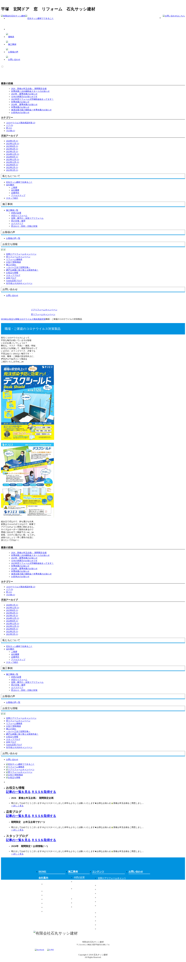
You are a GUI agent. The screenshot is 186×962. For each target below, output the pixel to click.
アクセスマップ (18, 195)
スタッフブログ (105, 916)
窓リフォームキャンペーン (111, 885)
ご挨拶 (14, 187)
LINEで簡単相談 (105, 893)
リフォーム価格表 (106, 889)
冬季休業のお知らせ (20, 102)
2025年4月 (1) (12, 149)
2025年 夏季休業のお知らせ (24, 94)
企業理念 (15, 193)
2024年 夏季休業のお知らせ (24, 104)
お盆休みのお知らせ (20, 112)
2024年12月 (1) (12, 154)
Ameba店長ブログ (106, 924)
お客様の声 (74, 913)
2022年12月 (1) (12, 162)
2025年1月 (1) (12, 151)
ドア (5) (9, 125)
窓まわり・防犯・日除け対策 (24, 226)
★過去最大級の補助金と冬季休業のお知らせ (31, 110)
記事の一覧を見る (18, 791)
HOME (42, 871)
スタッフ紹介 (50, 911)
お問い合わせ (136, 871)
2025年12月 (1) (12, 144)
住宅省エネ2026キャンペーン (112, 928)
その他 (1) (10, 131)
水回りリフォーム (19, 215)
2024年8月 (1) (12, 157)
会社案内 (10, 185)
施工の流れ (103, 897)
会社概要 (15, 190)
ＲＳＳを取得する (44, 791)
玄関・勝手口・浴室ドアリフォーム (27, 218)
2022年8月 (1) (12, 165)
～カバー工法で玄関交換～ (111, 901)
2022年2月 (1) (12, 167)
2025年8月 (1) (12, 146)
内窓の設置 (16, 213)
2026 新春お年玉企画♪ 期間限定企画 (29, 89)
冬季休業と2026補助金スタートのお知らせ (30, 91)
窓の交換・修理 (18, 221)
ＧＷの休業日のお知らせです (24, 96)
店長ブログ (103, 920)
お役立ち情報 (104, 912)
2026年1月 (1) (12, 141)
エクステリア (17, 223)
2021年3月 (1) (12, 170)
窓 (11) (9, 128)
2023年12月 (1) (12, 159)
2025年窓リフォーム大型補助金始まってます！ (32, 99)
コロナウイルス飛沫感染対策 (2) (20, 123)
